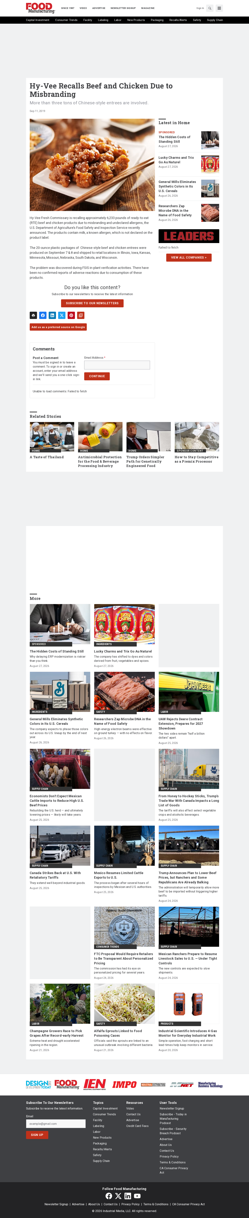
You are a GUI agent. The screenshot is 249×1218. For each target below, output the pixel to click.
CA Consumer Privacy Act (188, 1204)
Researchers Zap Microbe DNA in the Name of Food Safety (175, 210)
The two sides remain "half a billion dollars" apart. (182, 735)
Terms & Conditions (155, 1204)
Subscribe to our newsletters (92, 303)
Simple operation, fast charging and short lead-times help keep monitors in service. (186, 1042)
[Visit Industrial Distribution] (153, 1084)
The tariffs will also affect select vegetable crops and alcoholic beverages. (187, 812)
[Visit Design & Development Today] (38, 1084)
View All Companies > (189, 257)
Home (36, 450)
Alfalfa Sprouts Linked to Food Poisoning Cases (118, 1033)
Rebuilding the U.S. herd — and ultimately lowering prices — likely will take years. (56, 812)
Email (29, 1116)
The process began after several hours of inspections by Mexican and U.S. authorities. (123, 885)
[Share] (42, 315)
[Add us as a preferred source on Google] (80, 315)
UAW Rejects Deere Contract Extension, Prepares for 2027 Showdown (181, 723)
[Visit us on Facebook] (109, 1196)
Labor (164, 711)
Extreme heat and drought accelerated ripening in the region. (54, 1042)
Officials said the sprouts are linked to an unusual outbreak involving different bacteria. (123, 1042)
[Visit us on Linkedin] (127, 1196)
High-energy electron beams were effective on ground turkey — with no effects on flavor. (123, 731)
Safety (100, 711)
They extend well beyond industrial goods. (57, 883)
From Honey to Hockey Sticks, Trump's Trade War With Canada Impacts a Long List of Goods (189, 800)
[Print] (33, 315)
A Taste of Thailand (47, 457)
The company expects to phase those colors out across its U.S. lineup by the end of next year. (59, 733)
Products (167, 1023)
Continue (97, 376)
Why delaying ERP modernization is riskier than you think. (57, 658)
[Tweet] (61, 315)
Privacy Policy (130, 1204)
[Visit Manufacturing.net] (181, 1084)
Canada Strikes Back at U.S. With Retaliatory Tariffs (55, 875)
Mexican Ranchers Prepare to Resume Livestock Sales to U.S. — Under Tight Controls (188, 958)
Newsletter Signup (56, 1204)
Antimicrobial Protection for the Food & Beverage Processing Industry (100, 461)
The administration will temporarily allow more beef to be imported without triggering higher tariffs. (189, 891)
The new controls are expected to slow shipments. (184, 970)
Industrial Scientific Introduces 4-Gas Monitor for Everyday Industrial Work (188, 1033)
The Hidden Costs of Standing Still (174, 139)
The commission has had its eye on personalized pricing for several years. (119, 970)
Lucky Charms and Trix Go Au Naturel (176, 160)
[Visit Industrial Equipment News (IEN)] (94, 1084)
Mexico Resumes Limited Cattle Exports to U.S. (118, 875)
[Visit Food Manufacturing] (67, 1084)
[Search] (209, 8)
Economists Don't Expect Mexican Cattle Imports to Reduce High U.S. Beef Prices (57, 800)
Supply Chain (40, 788)
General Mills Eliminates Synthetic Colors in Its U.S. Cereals (177, 186)
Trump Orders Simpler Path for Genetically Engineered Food (145, 461)
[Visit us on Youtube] (137, 1196)
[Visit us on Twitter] (118, 1196)
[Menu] (219, 8)
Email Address (95, 357)
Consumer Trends (107, 946)
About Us (94, 1204)
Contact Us (111, 1204)
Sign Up (37, 1135)
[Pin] (71, 315)
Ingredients (104, 644)
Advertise (78, 1204)
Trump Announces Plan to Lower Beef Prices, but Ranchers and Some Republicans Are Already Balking (188, 877)
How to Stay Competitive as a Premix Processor (196, 459)
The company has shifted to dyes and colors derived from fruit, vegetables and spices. (123, 658)
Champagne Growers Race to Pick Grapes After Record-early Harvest (56, 1033)
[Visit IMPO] (124, 1084)
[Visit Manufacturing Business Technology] (210, 1084)
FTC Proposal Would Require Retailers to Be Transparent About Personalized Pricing (123, 958)
